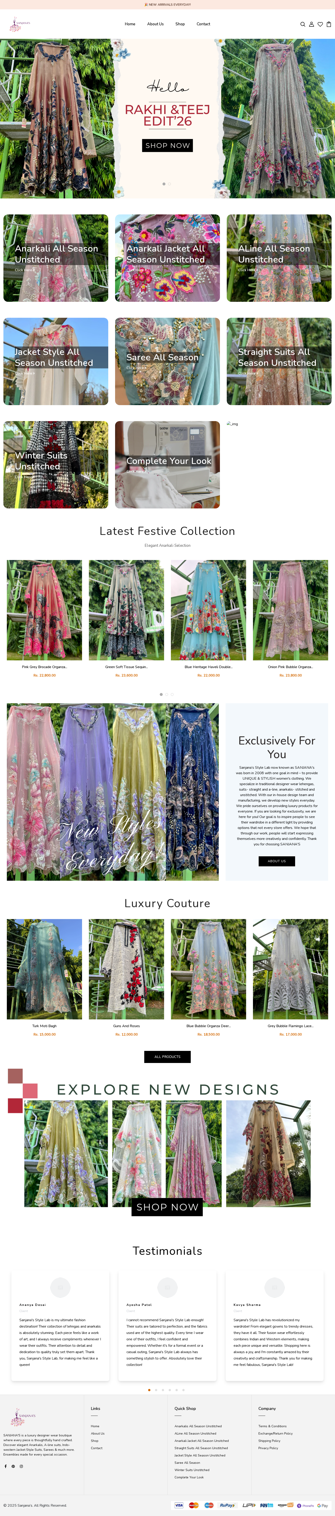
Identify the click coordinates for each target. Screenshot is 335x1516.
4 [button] (170, 1390)
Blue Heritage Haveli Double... (209, 666)
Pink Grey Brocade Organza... (44, 666)
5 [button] (176, 1390)
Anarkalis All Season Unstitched (198, 1426)
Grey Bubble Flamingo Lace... (291, 1026)
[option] (167, 118)
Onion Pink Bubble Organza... (290, 666)
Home (130, 24)
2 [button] (169, 184)
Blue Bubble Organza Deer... (208, 1026)
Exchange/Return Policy (275, 1433)
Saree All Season (187, 1463)
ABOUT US (277, 861)
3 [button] (172, 694)
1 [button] (164, 184)
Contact (203, 24)
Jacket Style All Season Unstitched (200, 1455)
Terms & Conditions (272, 1426)
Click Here (23, 270)
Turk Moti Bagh (44, 1026)
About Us (155, 24)
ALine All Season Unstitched (195, 1433)
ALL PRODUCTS (167, 1057)
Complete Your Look (189, 1477)
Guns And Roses (126, 1026)
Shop (180, 24)
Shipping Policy (269, 1441)
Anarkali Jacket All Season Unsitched (202, 1441)
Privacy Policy (268, 1448)
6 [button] (183, 1390)
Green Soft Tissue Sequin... (126, 666)
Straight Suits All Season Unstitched (201, 1448)
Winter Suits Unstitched (192, 1470)
